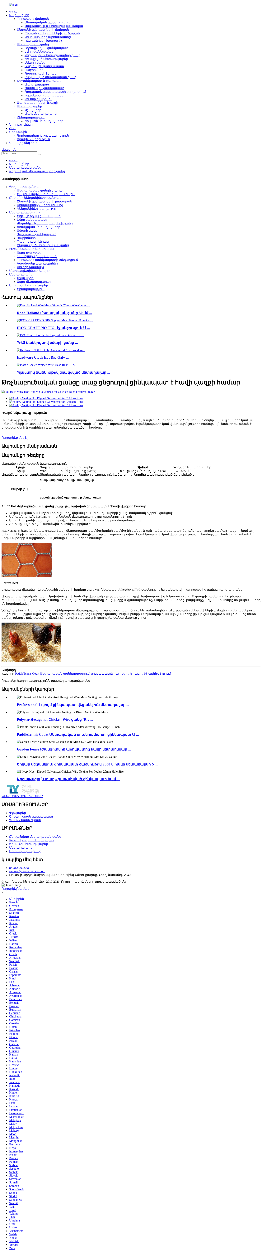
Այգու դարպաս (37, 84)
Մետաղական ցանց (33, 44)
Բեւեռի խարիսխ (38, 99)
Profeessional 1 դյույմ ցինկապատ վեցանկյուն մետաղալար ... (73, 705)
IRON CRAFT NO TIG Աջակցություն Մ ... (53, 328)
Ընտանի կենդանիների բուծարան (52, 33)
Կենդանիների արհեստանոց (48, 37)
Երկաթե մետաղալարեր (44, 121)
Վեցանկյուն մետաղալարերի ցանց (52, 55)
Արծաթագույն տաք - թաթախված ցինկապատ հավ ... (68, 779)
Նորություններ (21, 124)
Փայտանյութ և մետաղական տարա (54, 26)
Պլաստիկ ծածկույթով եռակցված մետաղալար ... (63, 372)
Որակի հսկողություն (33, 139)
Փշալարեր (33, 110)
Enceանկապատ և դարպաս (39, 80)
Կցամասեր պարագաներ (45, 95)
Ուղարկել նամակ (15, 888)
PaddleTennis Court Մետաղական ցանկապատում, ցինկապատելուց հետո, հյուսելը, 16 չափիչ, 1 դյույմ (93, 673)
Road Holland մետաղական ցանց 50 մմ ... (54, 313)
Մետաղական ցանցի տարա (47, 22)
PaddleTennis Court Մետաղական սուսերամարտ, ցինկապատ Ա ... (78, 734)
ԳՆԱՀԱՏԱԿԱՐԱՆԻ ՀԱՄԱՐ (22, 796)
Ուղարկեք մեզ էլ (14, 437)
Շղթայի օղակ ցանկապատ (46, 48)
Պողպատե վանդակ (33, 18)
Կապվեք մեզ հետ (23, 142)
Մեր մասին (18, 132)
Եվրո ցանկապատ (39, 51)
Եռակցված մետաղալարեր (46, 59)
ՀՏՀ (12, 128)
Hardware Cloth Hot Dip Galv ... (43, 357)
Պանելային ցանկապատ (44, 88)
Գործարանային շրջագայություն (43, 135)
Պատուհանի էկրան (40, 73)
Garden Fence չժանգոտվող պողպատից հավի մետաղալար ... (74, 749)
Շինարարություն (30, 117)
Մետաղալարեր (29, 106)
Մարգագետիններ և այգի (37, 102)
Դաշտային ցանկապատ (44, 66)
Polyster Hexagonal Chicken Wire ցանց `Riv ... (55, 719)
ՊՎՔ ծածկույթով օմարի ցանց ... (47, 343)
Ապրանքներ (19, 15)
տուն (13, 11)
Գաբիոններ (34, 69)
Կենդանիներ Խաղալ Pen (44, 40)
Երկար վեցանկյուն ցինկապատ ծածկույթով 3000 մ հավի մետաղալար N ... (87, 764)
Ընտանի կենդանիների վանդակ (43, 29)
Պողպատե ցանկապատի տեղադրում (55, 91)
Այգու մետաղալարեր (41, 113)
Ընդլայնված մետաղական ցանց (51, 77)
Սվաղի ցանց (35, 62)
